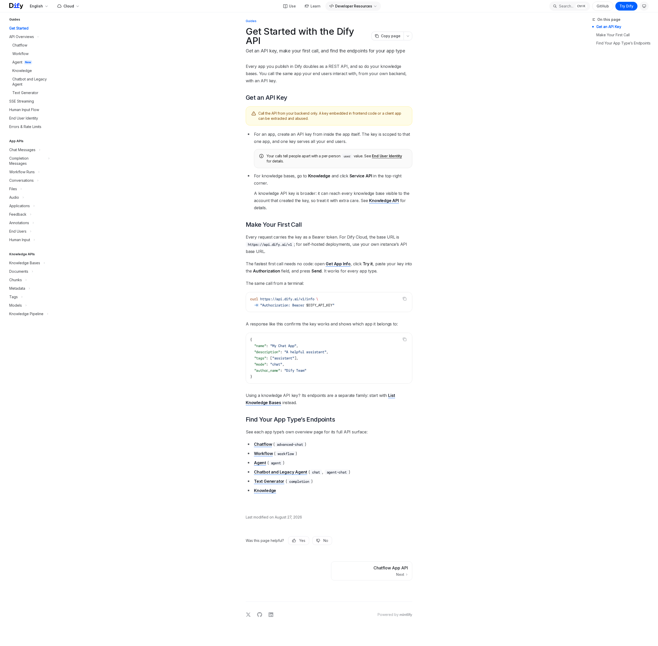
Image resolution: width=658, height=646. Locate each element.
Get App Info (338, 263)
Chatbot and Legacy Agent (280, 472)
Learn (315, 6)
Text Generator (269, 481)
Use (292, 6)
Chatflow (263, 444)
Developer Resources (353, 6)
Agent (260, 462)
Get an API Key (608, 26)
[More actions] (408, 36)
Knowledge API (384, 200)
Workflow (263, 453)
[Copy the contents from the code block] (404, 298)
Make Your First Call (613, 35)
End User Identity (387, 156)
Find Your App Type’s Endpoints (623, 43)
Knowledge (265, 490)
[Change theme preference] (644, 6)
